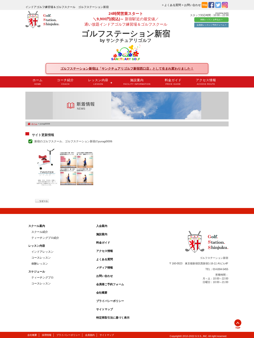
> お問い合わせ (191, 5)
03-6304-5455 (222, 13)
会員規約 (90, 335)
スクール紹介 (39, 231)
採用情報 (46, 335)
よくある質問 (104, 259)
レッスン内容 (98, 81)
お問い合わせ (104, 275)
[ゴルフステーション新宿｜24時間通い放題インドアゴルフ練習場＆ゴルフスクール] (42, 19)
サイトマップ (104, 309)
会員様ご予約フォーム (110, 284)
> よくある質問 (171, 5)
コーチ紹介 (65, 81)
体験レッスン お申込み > (211, 19)
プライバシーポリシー (110, 300)
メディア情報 (104, 267)
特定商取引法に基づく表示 (113, 317)
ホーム (38, 81)
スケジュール (36, 271)
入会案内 (101, 225)
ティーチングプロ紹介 (45, 237)
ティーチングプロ (42, 277)
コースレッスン (41, 257)
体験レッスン (39, 263)
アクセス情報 (206, 81)
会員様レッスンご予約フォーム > (211, 25)
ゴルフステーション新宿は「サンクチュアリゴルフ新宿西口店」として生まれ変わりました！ (127, 68)
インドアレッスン (42, 251)
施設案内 (136, 81)
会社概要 (101, 292)
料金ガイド (173, 81)
